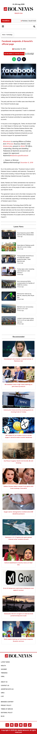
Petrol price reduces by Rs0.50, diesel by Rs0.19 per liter (25, 295)
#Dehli (23, 146)
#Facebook (7, 141)
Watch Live (18, 13)
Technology (9, 34)
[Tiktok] (30, 725)
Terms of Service (7, 709)
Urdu (2, 692)
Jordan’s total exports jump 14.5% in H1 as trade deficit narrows (25, 320)
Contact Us (5, 685)
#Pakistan (10, 144)
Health (3, 665)
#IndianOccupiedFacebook (19, 155)
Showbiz (4, 669)
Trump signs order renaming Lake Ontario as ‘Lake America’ (25, 270)
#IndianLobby (7, 146)
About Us (4, 682)
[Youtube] (21, 725)
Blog (2, 716)
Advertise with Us (7, 689)
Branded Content (7, 701)
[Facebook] (12, 725)
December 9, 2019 (26, 162)
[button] (14, 59)
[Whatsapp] (7, 725)
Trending (4, 673)
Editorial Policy (6, 712)
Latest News (5, 662)
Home (3, 34)
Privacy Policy (6, 705)
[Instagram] (25, 725)
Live (2, 696)
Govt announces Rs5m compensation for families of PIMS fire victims (25, 283)
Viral (3, 676)
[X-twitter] (16, 725)
